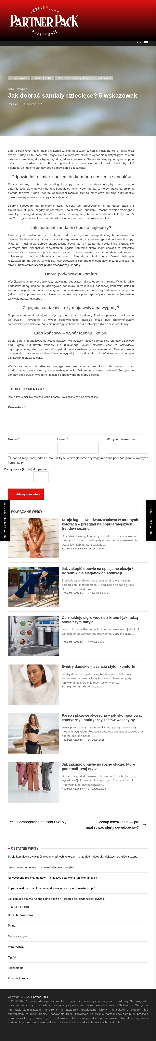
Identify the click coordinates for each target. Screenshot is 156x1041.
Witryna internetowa (120, 435)
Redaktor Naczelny (72, 544)
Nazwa (14, 435)
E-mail (62, 435)
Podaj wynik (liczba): (18, 465)
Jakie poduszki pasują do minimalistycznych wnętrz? (41, 862)
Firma (11, 921)
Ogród (12, 953)
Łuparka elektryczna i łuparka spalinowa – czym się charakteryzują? (50, 884)
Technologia (15, 963)
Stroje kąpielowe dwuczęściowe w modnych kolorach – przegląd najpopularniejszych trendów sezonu (102, 519)
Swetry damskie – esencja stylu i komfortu (96, 662)
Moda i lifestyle (17, 931)
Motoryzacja (16, 942)
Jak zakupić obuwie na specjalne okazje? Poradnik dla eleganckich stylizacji (95, 566)
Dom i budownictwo (20, 910)
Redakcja (13, 104)
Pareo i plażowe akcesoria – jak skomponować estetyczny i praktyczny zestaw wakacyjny (100, 713)
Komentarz (16, 403)
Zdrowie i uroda (17, 974)
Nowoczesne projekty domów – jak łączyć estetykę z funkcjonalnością (52, 873)
